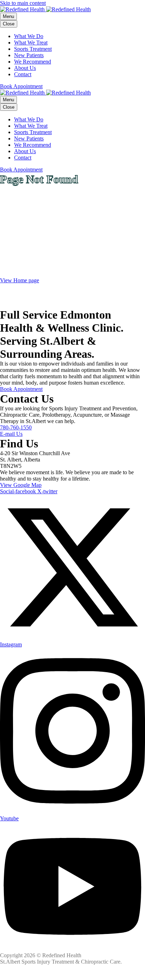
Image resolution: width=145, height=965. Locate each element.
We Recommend (32, 62)
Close (8, 23)
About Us (25, 68)
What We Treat (31, 43)
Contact (22, 74)
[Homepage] (45, 9)
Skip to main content (23, 3)
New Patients (29, 55)
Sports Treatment (33, 49)
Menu (8, 16)
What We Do (28, 36)
